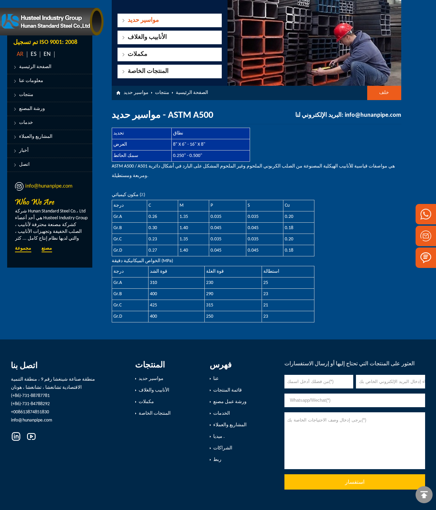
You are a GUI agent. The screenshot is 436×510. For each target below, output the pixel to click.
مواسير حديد (143, 20)
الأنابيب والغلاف (147, 37)
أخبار (24, 150)
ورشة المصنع (32, 108)
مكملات (137, 54)
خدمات (26, 122)
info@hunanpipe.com (49, 186)
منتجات (26, 94)
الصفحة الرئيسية (35, 66)
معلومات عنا (31, 80)
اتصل (24, 164)
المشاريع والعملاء (35, 136)
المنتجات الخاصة (148, 71)
